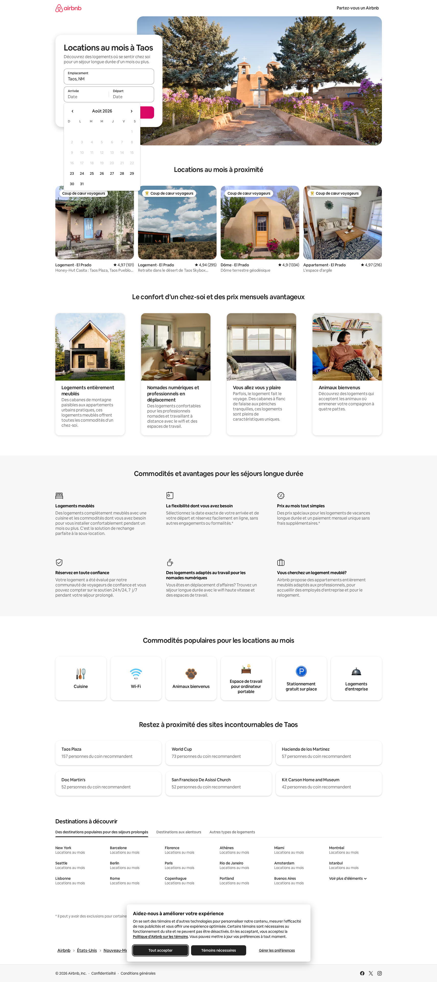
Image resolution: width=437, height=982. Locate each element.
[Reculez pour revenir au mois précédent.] (72, 111)
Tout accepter (160, 950)
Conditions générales (138, 973)
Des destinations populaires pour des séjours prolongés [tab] (101, 832)
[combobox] (109, 79)
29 (132, 173)
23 (72, 173)
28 (122, 173)
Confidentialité (103, 973)
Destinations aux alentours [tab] (178, 832)
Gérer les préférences (277, 950)
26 (102, 173)
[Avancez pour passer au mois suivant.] (131, 111)
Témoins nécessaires (218, 950)
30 (72, 184)
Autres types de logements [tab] (232, 832)
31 (82, 184)
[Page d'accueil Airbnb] (68, 8)
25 (92, 173)
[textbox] (86, 97)
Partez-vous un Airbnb (358, 8)
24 (82, 173)
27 (112, 173)
